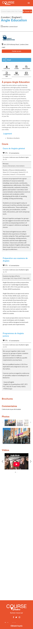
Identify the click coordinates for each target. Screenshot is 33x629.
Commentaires (6, 75)
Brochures (26, 68)
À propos (7, 68)
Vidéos (26, 74)
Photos (16, 74)
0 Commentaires (14, 153)
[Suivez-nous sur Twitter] (16, 617)
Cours (16, 68)
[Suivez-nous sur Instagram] (19, 617)
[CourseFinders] (8, 3)
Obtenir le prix (16, 626)
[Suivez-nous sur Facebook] (13, 617)
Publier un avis (16, 51)
